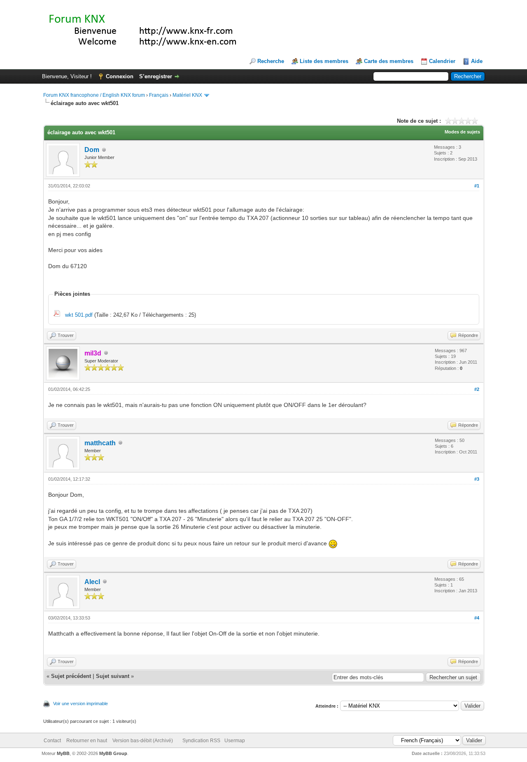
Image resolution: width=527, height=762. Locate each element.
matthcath (100, 442)
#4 (476, 617)
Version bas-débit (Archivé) (142, 740)
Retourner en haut (86, 740)
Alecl (92, 581)
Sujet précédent (71, 676)
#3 (476, 479)
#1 (476, 185)
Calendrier (442, 61)
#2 (476, 389)
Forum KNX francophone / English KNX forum (94, 95)
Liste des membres (324, 61)
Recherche (270, 61)
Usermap (234, 740)
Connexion (119, 76)
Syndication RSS (201, 740)
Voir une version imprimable (80, 703)
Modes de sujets (462, 131)
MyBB (63, 753)
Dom (91, 149)
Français (158, 95)
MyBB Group (113, 753)
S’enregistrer (155, 76)
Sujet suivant (112, 676)
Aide (477, 61)
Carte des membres (388, 61)
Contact (52, 740)
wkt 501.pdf (79, 315)
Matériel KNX (187, 95)
